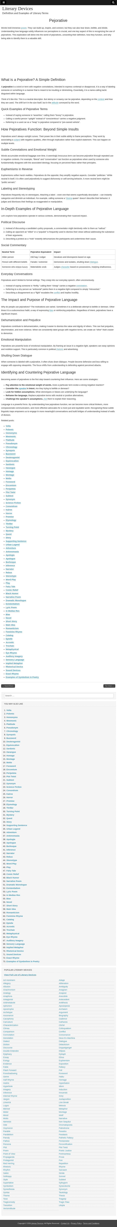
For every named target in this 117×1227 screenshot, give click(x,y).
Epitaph (62, 1054)
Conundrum (11, 506)
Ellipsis (62, 1051)
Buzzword (10, 454)
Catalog (9, 635)
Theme (6, 1195)
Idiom (61, 1086)
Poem (6, 1150)
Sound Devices (13, 670)
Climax (6, 1028)
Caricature (8, 1022)
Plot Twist (10, 492)
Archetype (7, 1012)
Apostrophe (8, 1009)
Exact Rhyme (12, 674)
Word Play (11, 579)
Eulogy (6, 1060)
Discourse (7, 1048)
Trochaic (10, 646)
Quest (9, 534)
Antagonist (8, 999)
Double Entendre (11, 1051)
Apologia (10, 555)
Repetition (63, 1163)
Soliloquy (7, 1176)
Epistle (9, 639)
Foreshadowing (10, 1073)
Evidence (7, 1064)
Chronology (11, 447)
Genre (6, 1077)
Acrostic (10, 642)
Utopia (62, 1205)
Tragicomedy (9, 1202)
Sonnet (62, 1176)
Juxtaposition (65, 1099)
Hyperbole (8, 1086)
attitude (55, 103)
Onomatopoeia (65, 1125)
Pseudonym (11, 443)
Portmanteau (65, 1154)
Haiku (61, 1077)
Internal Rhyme (10, 1096)
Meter (5, 1112)
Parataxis (63, 1134)
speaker (23, 388)
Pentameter (64, 1141)
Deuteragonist (13, 457)
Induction (63, 1089)
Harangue (10, 468)
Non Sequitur (65, 1122)
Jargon (6, 1099)
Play (8, 583)
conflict (57, 293)
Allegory (7, 983)
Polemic (10, 429)
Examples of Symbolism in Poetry (22, 677)
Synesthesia (8, 1189)
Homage (10, 471)
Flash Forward (9, 1070)
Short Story (11, 621)
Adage (62, 980)
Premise (10, 517)
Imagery (7, 1089)
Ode (5, 1125)
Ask (45, 399)
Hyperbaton (64, 1083)
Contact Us (65, 1223)
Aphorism (7, 1006)
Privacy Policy (76, 1223)
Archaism (63, 1009)
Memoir (6, 1109)
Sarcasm (63, 1170)
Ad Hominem (9, 980)
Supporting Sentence (16, 541)
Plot (5, 1147)
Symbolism (8, 1186)
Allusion (6, 986)
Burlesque (11, 562)
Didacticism (64, 1044)
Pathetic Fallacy (66, 1138)
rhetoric (59, 349)
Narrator (10, 569)
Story (8, 537)
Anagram (63, 990)
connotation (81, 286)
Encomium (11, 485)
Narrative (63, 1118)
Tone (5, 1199)
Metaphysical (12, 649)
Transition (7, 1205)
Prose (61, 1157)
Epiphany (7, 1054)
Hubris (6, 1083)
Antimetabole (9, 1003)
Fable (5, 1067)
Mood (5, 1115)
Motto (8, 478)
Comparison (8, 1031)
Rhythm (6, 1170)
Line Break (64, 1102)
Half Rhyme (8, 1080)
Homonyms (11, 433)
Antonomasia (12, 552)
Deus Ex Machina (67, 1038)
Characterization (10, 1025)
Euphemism (64, 1060)
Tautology (63, 1192)
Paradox (62, 1131)
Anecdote (63, 996)
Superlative (8, 1183)
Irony (61, 1096)
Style (5, 1179)
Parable (6, 1131)
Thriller (9, 524)
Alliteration (63, 983)
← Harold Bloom (8, 686)
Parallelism (8, 1134)
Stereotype (11, 576)
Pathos (6, 1141)
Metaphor (63, 1109)
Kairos (9, 510)
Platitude (10, 440)
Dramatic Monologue (16, 600)
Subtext (9, 496)
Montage (10, 475)
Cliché (62, 1025)
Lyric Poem (11, 607)
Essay (6, 1057)
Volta (8, 426)
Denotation (8, 1038)
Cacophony (8, 1019)
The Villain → (109, 686)
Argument (63, 1012)
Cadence (63, 1019)
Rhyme (62, 1167)
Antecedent (64, 999)
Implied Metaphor (14, 663)
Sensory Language (15, 660)
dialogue (94, 262)
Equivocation (12, 461)
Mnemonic (11, 436)
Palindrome (64, 1128)
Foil (60, 1070)
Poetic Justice (65, 1150)
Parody (6, 1138)
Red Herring (8, 1163)
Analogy (7, 993)
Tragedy (62, 1199)
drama (69, 198)
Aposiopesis (64, 1006)
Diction (6, 1044)
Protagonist (8, 1160)
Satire (6, 1173)
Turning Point (12, 527)
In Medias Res (12, 611)
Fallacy (62, 1067)
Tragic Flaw (64, 1202)
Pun (60, 1160)
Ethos (61, 1057)
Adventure (11, 548)
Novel (8, 618)
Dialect (6, 1041)
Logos (6, 1105)
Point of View (9, 1154)
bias (51, 310)
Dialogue (63, 1041)
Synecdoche (64, 1186)
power (24, 28)
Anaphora (7, 996)
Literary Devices (17, 8)
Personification (65, 1144)
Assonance (8, 1015)
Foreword (10, 482)
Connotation (8, 1035)
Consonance (64, 1035)
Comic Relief (12, 590)
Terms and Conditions (91, 1223)
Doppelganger (65, 1048)
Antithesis (63, 1003)
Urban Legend (13, 544)
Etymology (11, 520)
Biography (63, 1015)
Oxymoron (8, 1128)
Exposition (63, 1064)
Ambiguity (63, 986)
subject (17, 140)
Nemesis (7, 1122)
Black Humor (12, 593)
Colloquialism (65, 1028)
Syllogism (63, 1183)
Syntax (6, 1192)
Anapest (62, 993)
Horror (9, 513)
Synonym (10, 499)
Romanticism (12, 628)
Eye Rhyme (11, 653)
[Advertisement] (58, 58)
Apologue (10, 559)
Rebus (9, 572)
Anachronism (9, 990)
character (65, 267)
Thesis (62, 1195)
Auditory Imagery (14, 656)
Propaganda (8, 1157)
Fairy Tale (10, 586)
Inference (10, 565)
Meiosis (62, 1105)
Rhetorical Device (14, 667)
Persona (7, 1144)
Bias (8, 614)
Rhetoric (7, 1167)
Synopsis (10, 450)
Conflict (62, 1031)
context (101, 99)
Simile (61, 1173)
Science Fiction (13, 503)
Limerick (7, 1102)
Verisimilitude (9, 1208)
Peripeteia (11, 489)
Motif (61, 1115)
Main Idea (10, 625)
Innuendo (63, 1093)
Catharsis (63, 1022)
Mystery (9, 531)
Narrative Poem (13, 597)
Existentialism (13, 604)
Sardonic (10, 464)
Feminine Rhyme (14, 632)
